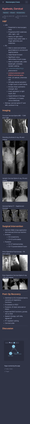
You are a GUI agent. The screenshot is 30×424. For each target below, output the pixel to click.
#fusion (12, 12)
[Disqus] (15, 401)
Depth (7, 342)
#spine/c (6, 12)
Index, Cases (9, 369)
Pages (7, 371)
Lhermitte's (13, 68)
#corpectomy (21, 12)
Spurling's (20, 68)
